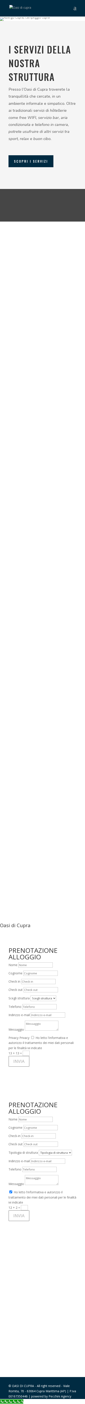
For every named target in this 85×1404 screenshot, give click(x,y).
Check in (14, 981)
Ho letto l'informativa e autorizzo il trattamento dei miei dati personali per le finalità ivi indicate (41, 1043)
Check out (15, 990)
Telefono (14, 1007)
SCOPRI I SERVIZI (31, 161)
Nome (12, 965)
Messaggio (16, 1029)
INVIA (19, 1061)
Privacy (13, 1038)
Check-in (14, 1136)
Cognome (15, 973)
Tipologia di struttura (23, 1152)
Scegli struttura (19, 998)
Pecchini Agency (60, 1396)
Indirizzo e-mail (19, 1015)
